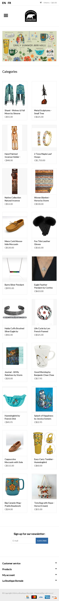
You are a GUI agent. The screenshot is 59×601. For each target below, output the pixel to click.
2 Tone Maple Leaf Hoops (43, 155)
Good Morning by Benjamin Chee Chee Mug (44, 374)
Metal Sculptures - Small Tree (43, 112)
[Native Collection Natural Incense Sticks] (14, 181)
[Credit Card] (27, 597)
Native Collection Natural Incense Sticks (13, 199)
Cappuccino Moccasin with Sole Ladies (14, 461)
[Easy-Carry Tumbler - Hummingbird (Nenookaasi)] (44, 443)
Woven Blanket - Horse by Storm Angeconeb (42, 199)
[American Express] (47, 597)
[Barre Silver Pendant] (14, 269)
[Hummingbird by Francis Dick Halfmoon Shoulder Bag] (14, 399)
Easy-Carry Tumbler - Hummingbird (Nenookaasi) (44, 461)
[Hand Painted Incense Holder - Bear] (14, 138)
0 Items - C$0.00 (50, 3)
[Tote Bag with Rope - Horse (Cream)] (44, 487)
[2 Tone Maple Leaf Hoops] (44, 138)
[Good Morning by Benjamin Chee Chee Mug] (44, 356)
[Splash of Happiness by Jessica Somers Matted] (44, 399)
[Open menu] (6, 15)
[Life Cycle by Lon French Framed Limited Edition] (44, 312)
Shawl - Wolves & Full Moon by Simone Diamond (15, 112)
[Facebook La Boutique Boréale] (27, 549)
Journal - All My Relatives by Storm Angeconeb (13, 374)
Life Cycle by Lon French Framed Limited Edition (42, 330)
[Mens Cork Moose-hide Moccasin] (14, 225)
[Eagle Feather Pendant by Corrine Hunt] (44, 269)
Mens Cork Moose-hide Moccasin (14, 242)
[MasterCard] (33, 597)
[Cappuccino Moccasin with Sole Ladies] (14, 443)
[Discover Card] (53, 597)
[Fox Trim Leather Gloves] (44, 225)
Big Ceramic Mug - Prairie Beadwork (13, 504)
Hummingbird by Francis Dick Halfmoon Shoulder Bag (14, 417)
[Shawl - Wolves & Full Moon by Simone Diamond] (14, 94)
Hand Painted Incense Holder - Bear (12, 155)
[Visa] (40, 597)
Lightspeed (48, 593)
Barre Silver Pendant (14, 284)
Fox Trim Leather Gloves (42, 242)
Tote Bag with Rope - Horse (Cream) (44, 504)
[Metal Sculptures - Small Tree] (44, 94)
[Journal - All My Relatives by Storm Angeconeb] (14, 356)
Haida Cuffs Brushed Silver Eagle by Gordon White (14, 330)
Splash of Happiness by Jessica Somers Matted (43, 417)
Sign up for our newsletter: (29, 533)
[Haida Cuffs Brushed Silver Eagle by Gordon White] (14, 312)
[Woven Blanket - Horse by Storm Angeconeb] (44, 181)
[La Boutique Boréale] (35, 15)
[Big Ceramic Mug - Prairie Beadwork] (14, 487)
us (4, 3)
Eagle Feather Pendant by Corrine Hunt (43, 286)
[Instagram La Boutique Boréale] (32, 549)
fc (9, 3)
